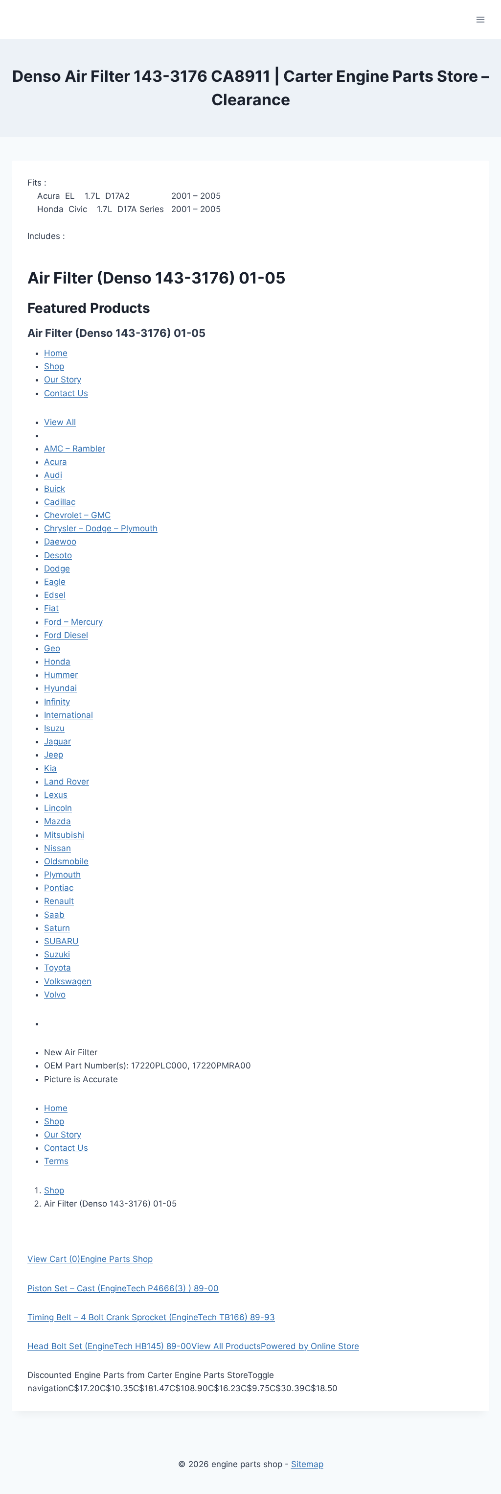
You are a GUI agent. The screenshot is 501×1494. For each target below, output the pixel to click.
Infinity (57, 702)
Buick (54, 489)
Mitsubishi (64, 835)
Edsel (55, 595)
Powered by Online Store (310, 1346)
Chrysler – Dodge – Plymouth (101, 528)
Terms (56, 1161)
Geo (52, 648)
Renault (59, 901)
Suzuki (57, 954)
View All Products (226, 1346)
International (68, 715)
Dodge (57, 568)
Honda (57, 661)
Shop (54, 366)
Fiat (51, 608)
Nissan (57, 848)
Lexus (56, 795)
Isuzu (54, 728)
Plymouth (62, 874)
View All (60, 422)
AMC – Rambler (74, 448)
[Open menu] (480, 19)
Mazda (57, 821)
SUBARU (61, 941)
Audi (53, 475)
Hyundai (60, 688)
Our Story (62, 379)
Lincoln (58, 808)
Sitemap (307, 1464)
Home (56, 353)
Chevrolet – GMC (77, 515)
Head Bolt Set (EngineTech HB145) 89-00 (109, 1346)
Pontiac (58, 888)
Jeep (53, 754)
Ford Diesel (66, 635)
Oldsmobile (66, 861)
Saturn (57, 928)
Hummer (61, 675)
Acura (55, 462)
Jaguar (57, 741)
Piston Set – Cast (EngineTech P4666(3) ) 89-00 (123, 1288)
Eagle (55, 582)
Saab (54, 915)
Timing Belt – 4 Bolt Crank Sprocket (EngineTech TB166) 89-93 (151, 1317)
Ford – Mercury (73, 622)
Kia (50, 768)
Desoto (58, 555)
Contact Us (66, 393)
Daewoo (60, 541)
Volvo (55, 994)
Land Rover (66, 781)
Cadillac (59, 502)
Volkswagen (67, 981)
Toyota (57, 967)
